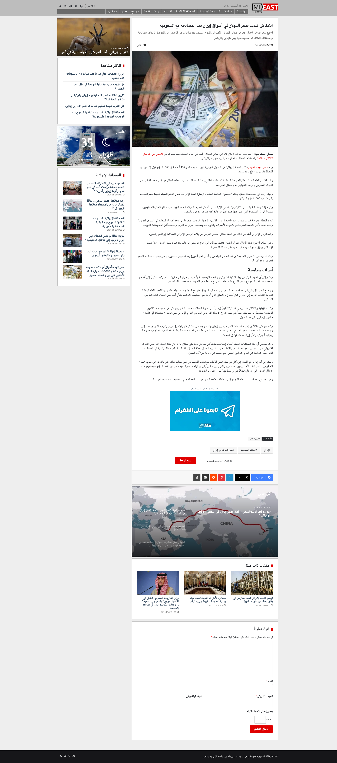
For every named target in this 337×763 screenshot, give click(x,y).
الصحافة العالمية (186, 11)
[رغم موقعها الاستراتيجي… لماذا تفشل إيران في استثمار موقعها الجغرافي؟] (72, 205)
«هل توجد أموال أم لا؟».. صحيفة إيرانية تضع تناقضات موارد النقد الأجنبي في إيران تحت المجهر (105, 271)
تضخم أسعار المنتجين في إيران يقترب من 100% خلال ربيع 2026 (233, 512)
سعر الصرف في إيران (223, 450)
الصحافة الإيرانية (210, 11)
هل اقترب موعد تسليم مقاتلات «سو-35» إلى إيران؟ (94, 106)
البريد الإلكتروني (264, 696)
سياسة (228, 11)
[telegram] (205, 411)
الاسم (269, 681)
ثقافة (147, 11)
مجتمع (135, 11)
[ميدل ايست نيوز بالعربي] (265, 9)
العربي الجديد (254, 439)
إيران (266, 450)
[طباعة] (196, 477)
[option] (204, 521)
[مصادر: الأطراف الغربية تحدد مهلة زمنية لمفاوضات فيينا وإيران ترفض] (205, 583)
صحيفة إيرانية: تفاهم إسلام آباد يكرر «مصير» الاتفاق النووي (105, 253)
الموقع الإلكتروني (194, 696)
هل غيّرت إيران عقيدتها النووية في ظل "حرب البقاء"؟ (97, 86)
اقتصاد (167, 11)
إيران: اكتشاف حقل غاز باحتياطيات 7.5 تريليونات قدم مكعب (95, 76)
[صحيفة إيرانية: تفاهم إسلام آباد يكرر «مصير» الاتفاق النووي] (72, 256)
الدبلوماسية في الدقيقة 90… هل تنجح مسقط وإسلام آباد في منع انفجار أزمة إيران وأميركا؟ (105, 187)
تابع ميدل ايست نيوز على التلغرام (205, 389)
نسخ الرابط (185, 460)
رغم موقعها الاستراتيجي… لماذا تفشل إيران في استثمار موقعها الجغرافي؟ (105, 204)
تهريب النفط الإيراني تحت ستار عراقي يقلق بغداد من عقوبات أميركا (253, 600)
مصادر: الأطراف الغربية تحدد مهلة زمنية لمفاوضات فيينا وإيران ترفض (207, 600)
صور (124, 11)
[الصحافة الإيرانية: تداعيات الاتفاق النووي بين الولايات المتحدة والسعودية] (72, 223)
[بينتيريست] (221, 477)
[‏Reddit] (213, 477)
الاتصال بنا (217, 756)
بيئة (156, 11)
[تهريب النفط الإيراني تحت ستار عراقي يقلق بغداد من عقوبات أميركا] (252, 583)
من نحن (112, 11)
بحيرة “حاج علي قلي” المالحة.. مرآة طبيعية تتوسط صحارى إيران (99, 50)
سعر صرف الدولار (258, 167)
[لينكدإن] (229, 477)
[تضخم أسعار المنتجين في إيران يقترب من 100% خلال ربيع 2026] (204, 521)
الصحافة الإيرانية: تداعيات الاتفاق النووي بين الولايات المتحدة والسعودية (97, 114)
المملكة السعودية (248, 450)
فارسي (90, 6)
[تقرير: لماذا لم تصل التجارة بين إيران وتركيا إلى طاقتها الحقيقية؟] (72, 240)
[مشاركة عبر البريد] (205, 477)
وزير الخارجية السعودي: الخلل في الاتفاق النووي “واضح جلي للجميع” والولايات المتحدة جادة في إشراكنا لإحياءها (160, 603)
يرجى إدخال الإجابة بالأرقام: (259, 711)
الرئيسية (241, 11)
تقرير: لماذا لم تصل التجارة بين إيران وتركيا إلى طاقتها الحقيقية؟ (97, 97)
